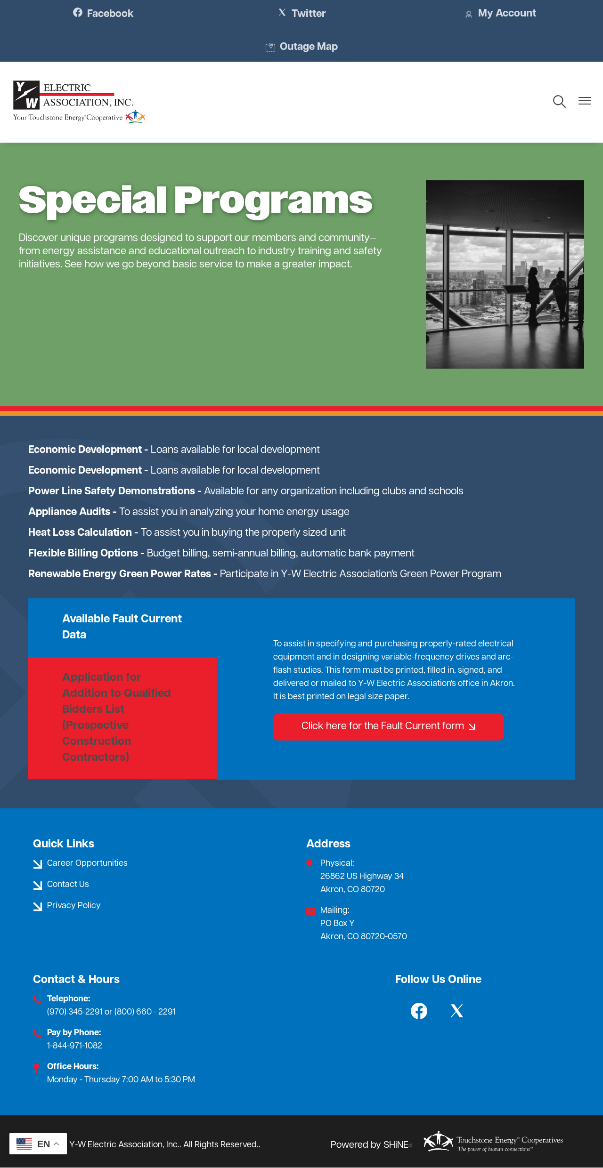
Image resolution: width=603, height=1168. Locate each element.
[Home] (79, 102)
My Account (500, 14)
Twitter (301, 14)
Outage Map (302, 48)
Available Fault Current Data (122, 627)
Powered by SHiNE (369, 1145)
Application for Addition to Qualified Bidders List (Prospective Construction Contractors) (116, 718)
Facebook (103, 14)
